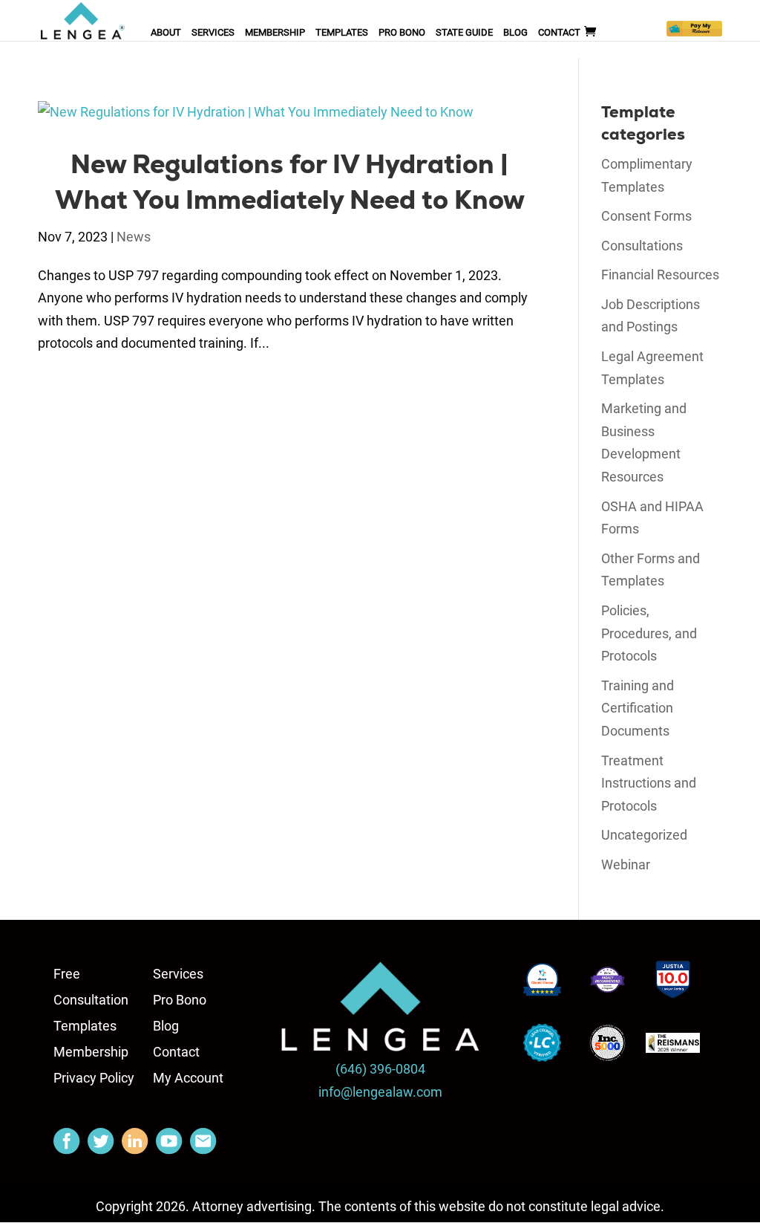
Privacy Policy (93, 1078)
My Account (188, 1078)
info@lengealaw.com (380, 1092)
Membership (275, 32)
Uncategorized (644, 835)
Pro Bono (402, 32)
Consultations (642, 245)
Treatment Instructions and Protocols (648, 783)
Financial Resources (660, 274)
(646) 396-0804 (380, 1069)
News (134, 236)
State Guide (464, 32)
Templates (341, 32)
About (166, 32)
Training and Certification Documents (637, 708)
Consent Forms (646, 216)
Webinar (625, 864)
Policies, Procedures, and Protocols (649, 633)
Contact (559, 32)
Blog (515, 32)
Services (213, 32)
